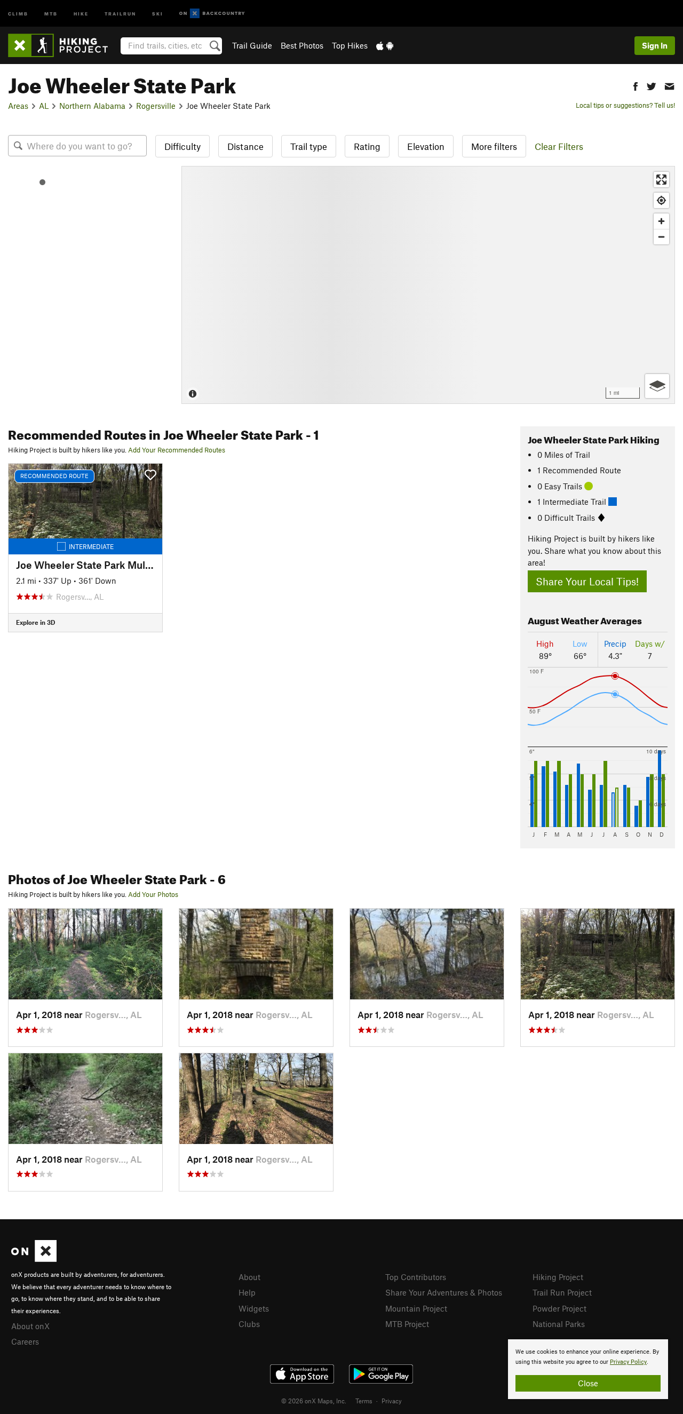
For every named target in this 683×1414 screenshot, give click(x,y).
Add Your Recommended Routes (176, 450)
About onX (30, 1326)
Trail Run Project (562, 1292)
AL (44, 105)
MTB (51, 13)
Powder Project (559, 1308)
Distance (245, 146)
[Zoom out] (661, 236)
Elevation (425, 146)
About (249, 1277)
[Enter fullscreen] (661, 179)
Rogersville (156, 105)
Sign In (655, 45)
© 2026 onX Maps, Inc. (313, 1400)
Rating (367, 146)
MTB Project (407, 1324)
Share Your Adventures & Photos (443, 1292)
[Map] (428, 284)
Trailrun (120, 13)
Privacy (392, 1400)
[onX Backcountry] (212, 14)
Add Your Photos (153, 894)
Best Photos (302, 45)
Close (588, 1383)
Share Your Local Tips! (587, 581)
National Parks (559, 1324)
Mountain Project (416, 1308)
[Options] (657, 386)
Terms (363, 1400)
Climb (18, 13)
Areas (18, 105)
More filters (494, 146)
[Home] (63, 45)
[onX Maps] (34, 1259)
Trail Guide (252, 45)
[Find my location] (661, 200)
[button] (635, 85)
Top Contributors (415, 1277)
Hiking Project (558, 1277)
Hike (81, 13)
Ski (157, 13)
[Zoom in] (661, 221)
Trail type (308, 146)
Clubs (249, 1324)
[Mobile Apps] (384, 45)
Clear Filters (559, 146)
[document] (588, 1369)
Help (247, 1292)
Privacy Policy (628, 1362)
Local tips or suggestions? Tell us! (625, 105)
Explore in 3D (35, 622)
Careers (25, 1341)
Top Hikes (350, 45)
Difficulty (182, 146)
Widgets (254, 1308)
